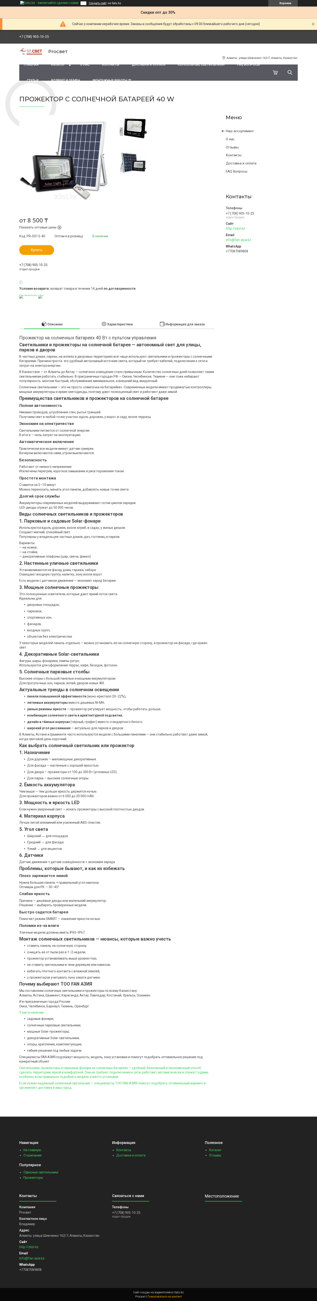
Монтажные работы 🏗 (112, 80)
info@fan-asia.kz (238, 240)
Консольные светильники (201, 64)
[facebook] (28, 295)
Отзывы (232, 147)
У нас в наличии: (31, 1012)
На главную (32, 1150)
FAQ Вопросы (248, 64)
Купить (36, 250)
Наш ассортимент (240, 131)
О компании (32, 1155)
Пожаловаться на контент (165, 1296)
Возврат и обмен (65, 80)
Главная (31, 64)
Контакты (110, 64)
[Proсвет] (30, 51)
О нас (85, 64)
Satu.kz (179, 1292)
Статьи (33, 80)
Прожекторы (33, 1177)
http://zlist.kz (235, 228)
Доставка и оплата (148, 64)
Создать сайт (98, 3)
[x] (41, 295)
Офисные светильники (40, 1172)
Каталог (58, 64)
